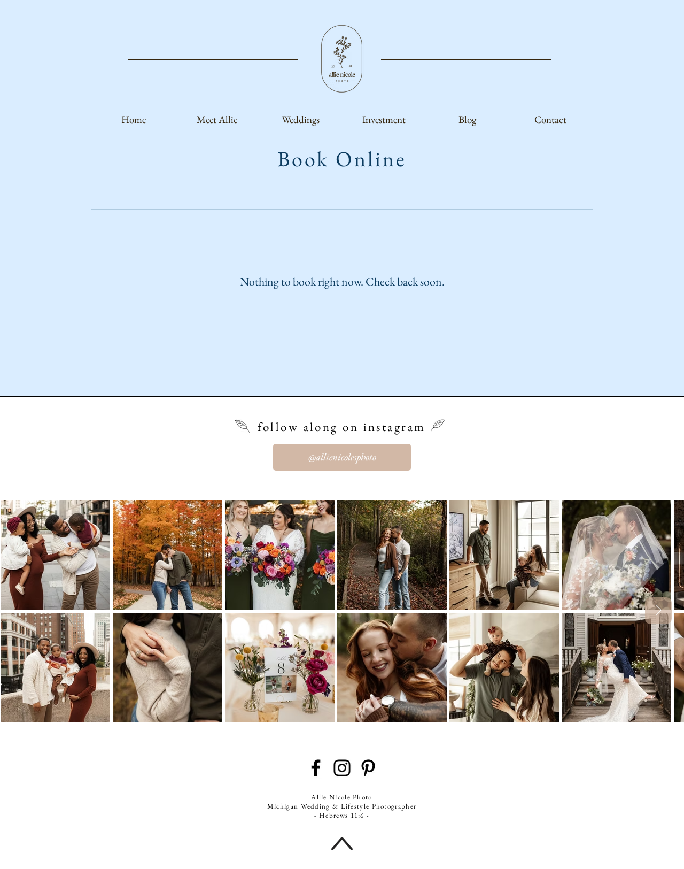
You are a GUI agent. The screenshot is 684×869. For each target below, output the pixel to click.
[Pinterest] (368, 768)
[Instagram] (342, 768)
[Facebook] (316, 768)
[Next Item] (658, 610)
